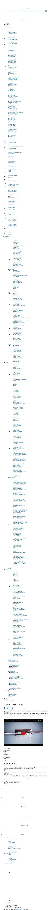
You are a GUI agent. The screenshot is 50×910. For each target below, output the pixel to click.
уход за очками (16, 430)
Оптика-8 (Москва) (16, 618)
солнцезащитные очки (17, 423)
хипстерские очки (16, 253)
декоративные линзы (17, 487)
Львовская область (11, 202)
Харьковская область (12, 219)
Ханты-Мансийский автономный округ (15, 146)
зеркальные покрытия (17, 555)
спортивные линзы (16, 444)
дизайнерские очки (16, 286)
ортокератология (16, 409)
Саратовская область (12, 126)
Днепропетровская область (13, 184)
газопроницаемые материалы (19, 505)
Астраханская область (12, 33)
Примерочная (10, 693)
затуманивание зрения (17, 402)
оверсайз (14, 288)
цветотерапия (15, 420)
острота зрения (16, 387)
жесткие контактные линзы (18, 488)
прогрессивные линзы (17, 469)
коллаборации (16, 280)
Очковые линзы (11, 524)
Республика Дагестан (12, 98)
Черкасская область (12, 224)
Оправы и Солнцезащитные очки (14, 848)
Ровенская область (11, 212)
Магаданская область (12, 71)
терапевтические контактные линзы (20, 522)
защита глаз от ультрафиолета (19, 403)
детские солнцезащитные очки (19, 453)
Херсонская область (12, 220)
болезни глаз (15, 364)
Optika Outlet (15, 574)
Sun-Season (15, 576)
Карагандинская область (13, 174)
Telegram (10, 696)
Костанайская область (12, 175)
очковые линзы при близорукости (19, 562)
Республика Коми (11, 106)
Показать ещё (7, 785)
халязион (15, 419)
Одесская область (11, 207)
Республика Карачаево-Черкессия (15, 103)
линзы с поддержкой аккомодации (19, 557)
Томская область (11, 137)
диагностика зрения (17, 375)
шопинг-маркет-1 (11, 664)
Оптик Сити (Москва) (17, 613)
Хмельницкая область (12, 221)
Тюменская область (12, 140)
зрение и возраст (16, 263)
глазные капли (16, 400)
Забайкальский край (12, 48)
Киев (9, 196)
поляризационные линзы (18, 300)
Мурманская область (12, 74)
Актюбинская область (12, 169)
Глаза (9, 363)
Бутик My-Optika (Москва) (18, 608)
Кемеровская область (12, 57)
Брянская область (11, 37)
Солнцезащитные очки (12, 838)
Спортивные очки (11, 842)
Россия (26, 8)
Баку (9, 229)
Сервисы (7, 690)
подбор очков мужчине (17, 588)
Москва (9, 72)
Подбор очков (10, 847)
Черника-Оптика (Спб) (17, 621)
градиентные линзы (17, 452)
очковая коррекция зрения (18, 527)
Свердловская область (12, 129)
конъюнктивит (15, 383)
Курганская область (12, 63)
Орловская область (12, 85)
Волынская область (12, 181)
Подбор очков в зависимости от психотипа (21, 317)
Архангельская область (12, 32)
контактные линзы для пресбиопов (20, 510)
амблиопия (15, 393)
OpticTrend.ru (15, 573)
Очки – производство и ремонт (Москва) (21, 619)
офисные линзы (16, 439)
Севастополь (10, 130)
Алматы (9, 170)
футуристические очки (17, 252)
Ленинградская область (12, 67)
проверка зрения (16, 373)
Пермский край (11, 89)
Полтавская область (12, 209)
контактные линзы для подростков (19, 509)
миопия (14, 385)
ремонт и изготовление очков (19, 427)
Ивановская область (12, 50)
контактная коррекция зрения (19, 478)
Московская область (12, 73)
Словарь (9, 568)
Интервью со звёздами (17, 297)
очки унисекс (15, 247)
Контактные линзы (11, 477)
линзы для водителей (17, 437)
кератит (14, 378)
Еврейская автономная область (14, 45)
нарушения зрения (16, 372)
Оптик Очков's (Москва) (17, 611)
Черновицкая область (12, 226)
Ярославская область (12, 153)
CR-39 (14, 547)
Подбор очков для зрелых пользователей (21, 320)
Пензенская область (12, 88)
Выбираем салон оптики (13, 661)
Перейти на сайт (6, 750)
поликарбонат (15, 564)
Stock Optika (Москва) (17, 605)
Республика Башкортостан (13, 96)
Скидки (9, 639)
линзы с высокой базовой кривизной (20, 459)
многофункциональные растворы (19, 516)
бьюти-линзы (15, 504)
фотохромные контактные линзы (19, 500)
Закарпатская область (12, 190)
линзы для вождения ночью (18, 458)
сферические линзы (17, 545)
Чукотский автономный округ (13, 149)
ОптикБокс (15, 582)
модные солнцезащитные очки (19, 460)
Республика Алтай (11, 95)
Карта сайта (10, 860)
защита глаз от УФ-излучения (19, 260)
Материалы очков (16, 315)
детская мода (15, 432)
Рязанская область (11, 121)
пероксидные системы (17, 517)
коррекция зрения (16, 370)
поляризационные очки (17, 467)
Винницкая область (12, 180)
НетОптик (15, 581)
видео (14, 241)
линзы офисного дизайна (18, 556)
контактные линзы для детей (18, 490)
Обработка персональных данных (15, 861)
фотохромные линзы (17, 258)
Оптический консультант (13, 846)
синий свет (15, 392)
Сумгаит (9, 234)
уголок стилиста (16, 276)
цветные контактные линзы (18, 486)
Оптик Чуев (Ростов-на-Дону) (18, 614)
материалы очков (16, 587)
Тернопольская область (12, 217)
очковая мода (15, 274)
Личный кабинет (24, 20)
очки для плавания (16, 441)
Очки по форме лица (12, 694)
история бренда (16, 278)
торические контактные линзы (19, 523)
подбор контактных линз (17, 410)
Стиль (6, 237)
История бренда (16, 345)
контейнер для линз (17, 512)
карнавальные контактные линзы (19, 489)
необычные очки (16, 316)
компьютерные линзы (17, 436)
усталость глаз (16, 418)
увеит (14, 416)
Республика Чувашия (12, 119)
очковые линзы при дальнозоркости (20, 563)
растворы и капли (13, 670)
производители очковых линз (18, 529)
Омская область (11, 83)
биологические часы (17, 397)
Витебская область (11, 158)
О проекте (7, 857)
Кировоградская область (13, 198)
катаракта (15, 377)
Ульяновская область (12, 142)
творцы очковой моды (17, 281)
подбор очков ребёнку (17, 591)
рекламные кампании (17, 248)
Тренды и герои (11, 269)
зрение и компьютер (17, 368)
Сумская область (11, 214)
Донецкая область (11, 185)
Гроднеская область (12, 162)
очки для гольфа (16, 464)
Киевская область (11, 197)
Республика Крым (11, 107)
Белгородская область (12, 36)
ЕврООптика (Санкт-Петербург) (19, 609)
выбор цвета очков (16, 586)
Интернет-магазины (12, 570)
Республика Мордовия (12, 109)
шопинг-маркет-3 (11, 680)
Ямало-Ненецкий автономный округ (15, 152)
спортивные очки (16, 429)
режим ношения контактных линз (19, 483)
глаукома (14, 401)
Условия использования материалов (20, 909)
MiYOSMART (15, 550)
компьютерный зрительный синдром (20, 379)
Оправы (9, 841)
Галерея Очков (16, 578)
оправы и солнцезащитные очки (19, 245)
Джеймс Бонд (15, 243)
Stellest (14, 551)
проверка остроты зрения (18, 266)
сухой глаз (15, 415)
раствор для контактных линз (18, 499)
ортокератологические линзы (18, 495)
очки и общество (16, 246)
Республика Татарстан (12, 113)
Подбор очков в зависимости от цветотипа (21, 318)
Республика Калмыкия (12, 102)
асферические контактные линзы (19, 501)
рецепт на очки (16, 268)
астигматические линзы (17, 532)
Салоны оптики (11, 604)
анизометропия (16, 395)
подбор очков (15, 412)
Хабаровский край (11, 145)
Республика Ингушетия (12, 100)
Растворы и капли (11, 843)
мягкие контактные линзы (18, 492)
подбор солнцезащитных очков (19, 592)
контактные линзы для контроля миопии (21, 507)
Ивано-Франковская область (13, 194)
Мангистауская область (12, 177)
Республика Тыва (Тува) (12, 114)
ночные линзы (15, 493)
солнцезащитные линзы (17, 257)
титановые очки (16, 249)
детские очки (15, 426)
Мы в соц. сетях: (8, 863)
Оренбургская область (12, 84)
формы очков (15, 593)
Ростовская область (12, 120)
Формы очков (15, 327)
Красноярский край (12, 62)
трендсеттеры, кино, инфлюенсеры (20, 275)
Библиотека (7, 853)
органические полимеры (18, 559)
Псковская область (11, 91)
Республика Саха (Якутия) (13, 111)
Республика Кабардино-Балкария (14, 101)
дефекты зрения (16, 259)
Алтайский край (11, 29)
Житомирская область (12, 187)
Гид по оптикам (11, 659)
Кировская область (11, 59)
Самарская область (12, 124)
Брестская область (11, 156)
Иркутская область (11, 51)
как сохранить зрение (17, 264)
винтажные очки (16, 242)
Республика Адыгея (12, 94)
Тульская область (11, 138)
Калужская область (11, 55)
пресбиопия (15, 390)
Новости (9, 238)
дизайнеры (15, 270)
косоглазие (15, 384)
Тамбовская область (12, 135)
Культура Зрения (16, 580)
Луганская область (11, 201)
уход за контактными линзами (19, 484)
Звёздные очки (16, 295)
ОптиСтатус (15, 584)
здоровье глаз (15, 261)
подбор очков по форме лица (19, 590)
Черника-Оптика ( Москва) (18, 620)
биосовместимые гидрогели (18, 502)
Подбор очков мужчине (17, 321)
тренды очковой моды (17, 251)
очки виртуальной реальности (19, 463)
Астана (9, 171)
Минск (9, 164)
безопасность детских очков (18, 448)
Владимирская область (12, 39)
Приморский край (11, 90)
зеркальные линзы (16, 435)
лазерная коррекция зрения (18, 408)
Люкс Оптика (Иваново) (17, 610)
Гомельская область (12, 161)
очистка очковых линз (17, 461)
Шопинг (7, 569)
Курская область (11, 65)
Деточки (14, 579)
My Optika (15, 571)
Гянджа (9, 232)
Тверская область (11, 136)
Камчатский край (11, 56)
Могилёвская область (12, 166)
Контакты (10, 858)
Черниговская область (12, 225)
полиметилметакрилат (17, 518)
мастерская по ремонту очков (19, 438)
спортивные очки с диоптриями (19, 446)
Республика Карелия (12, 105)
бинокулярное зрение (17, 396)
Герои (9, 292)
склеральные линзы (17, 519)
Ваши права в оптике (12, 660)
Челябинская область (12, 148)
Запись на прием (11, 695)
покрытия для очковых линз (18, 528)
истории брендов (16, 271)
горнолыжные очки (16, 450)
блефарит (15, 398)
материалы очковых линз (18, 525)
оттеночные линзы (16, 496)
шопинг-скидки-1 (13, 641)
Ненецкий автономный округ (13, 77)
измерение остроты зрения (18, 406)
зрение (14, 367)
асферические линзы (17, 533)
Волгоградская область (12, 40)
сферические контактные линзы (19, 521)
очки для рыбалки (16, 465)
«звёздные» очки (16, 240)
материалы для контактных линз (19, 481)
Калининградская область (13, 54)
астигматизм (15, 374)
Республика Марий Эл (12, 108)
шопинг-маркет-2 (11, 671)
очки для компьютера (17, 425)
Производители (11, 567)
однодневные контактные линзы (19, 494)
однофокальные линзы (17, 539)
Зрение (6, 362)
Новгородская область (12, 79)
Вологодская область (12, 42)
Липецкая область (11, 68)
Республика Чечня (11, 118)
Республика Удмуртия (12, 115)
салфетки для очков (17, 470)
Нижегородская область (12, 78)
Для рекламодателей (12, 859)
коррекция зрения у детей (18, 265)
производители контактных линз (19, 482)
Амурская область (11, 31)
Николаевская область (12, 204)
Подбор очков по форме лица (19, 322)
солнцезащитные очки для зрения (19, 471)
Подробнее (6, 754)
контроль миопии (16, 381)
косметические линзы (17, 513)
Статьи (6, 844)
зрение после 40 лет (17, 369)
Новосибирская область (12, 80)
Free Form (15, 548)
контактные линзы (16, 380)
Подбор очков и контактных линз (14, 312)
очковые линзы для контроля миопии (20, 561)
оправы (11, 667)
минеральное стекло (17, 558)
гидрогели (15, 506)
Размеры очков (16, 326)
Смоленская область (12, 131)
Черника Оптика (16, 585)
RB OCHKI (15, 575)
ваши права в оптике (17, 254)
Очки (9, 421)
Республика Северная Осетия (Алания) (16, 112)
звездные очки (16, 287)
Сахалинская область (12, 128)
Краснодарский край (12, 61)
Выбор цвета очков (16, 314)
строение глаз (15, 414)
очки (14, 389)
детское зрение (16, 366)
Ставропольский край (12, 132)
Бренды (9, 344)
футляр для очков (16, 476)
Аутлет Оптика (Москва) (17, 607)
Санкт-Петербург (11, 125)
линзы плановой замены (18, 515)
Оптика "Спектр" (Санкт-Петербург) (20, 615)
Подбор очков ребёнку (17, 323)
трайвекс (14, 565)
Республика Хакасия (12, 117)
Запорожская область (12, 191)
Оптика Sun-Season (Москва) (18, 616)
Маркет (6, 662)
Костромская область (12, 60)
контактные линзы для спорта (19, 511)
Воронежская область (12, 43)
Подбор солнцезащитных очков (19, 324)
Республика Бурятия (12, 97)
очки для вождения (16, 424)
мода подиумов (16, 272)
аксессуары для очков (17, 431)
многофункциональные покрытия (19, 538)
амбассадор (15, 277)
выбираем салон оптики (17, 255)
